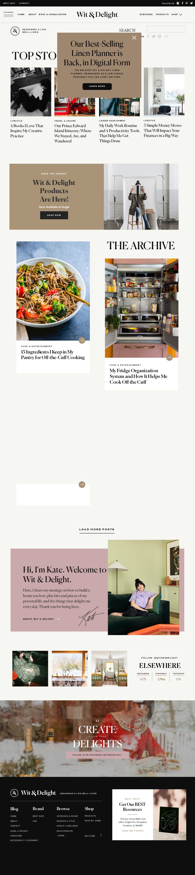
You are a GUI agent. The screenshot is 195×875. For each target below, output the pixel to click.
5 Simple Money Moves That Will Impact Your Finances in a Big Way (162, 131)
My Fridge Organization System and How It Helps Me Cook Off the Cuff (138, 377)
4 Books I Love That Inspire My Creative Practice (26, 131)
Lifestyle (16, 121)
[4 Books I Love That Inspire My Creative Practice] (30, 91)
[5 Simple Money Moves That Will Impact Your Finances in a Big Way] (164, 91)
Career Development (112, 121)
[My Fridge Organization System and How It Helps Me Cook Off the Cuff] (141, 308)
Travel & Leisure (65, 121)
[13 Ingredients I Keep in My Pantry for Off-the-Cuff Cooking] (53, 291)
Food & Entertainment (37, 346)
